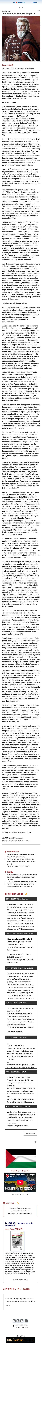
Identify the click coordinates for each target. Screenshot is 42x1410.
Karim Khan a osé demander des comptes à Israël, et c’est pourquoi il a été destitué (22, 877)
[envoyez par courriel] (21, 1322)
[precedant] (19, 8)
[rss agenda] (17, 1203)
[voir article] (17, 1250)
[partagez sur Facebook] (14, 1322)
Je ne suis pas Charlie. (22, 866)
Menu (35, 2)
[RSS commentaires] (26, 894)
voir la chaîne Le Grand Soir (20, 1194)
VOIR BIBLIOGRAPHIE (21, 1279)
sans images (24, 1325)
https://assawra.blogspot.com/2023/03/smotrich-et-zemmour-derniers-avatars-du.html (21, 1067)
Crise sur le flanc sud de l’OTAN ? (25, 882)
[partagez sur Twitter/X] (18, 1322)
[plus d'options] (26, 1322)
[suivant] (22, 8)
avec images (24, 1327)
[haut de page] (35, 1142)
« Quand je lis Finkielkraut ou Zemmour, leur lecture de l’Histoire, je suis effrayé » (21, 861)
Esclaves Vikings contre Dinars (17, 1126)
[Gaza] (20, 1167)
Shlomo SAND (12, 852)
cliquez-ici (28, 1214)
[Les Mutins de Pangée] (20, 1342)
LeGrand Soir (19, 2)
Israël (9, 872)
